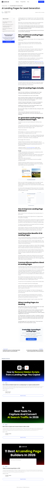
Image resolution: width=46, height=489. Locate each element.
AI (3, 424)
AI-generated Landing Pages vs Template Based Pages (7, 26)
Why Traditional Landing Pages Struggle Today (7, 22)
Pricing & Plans (23, 1)
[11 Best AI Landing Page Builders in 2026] (23, 462)
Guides (6, 424)
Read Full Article (23, 395)
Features (17, 1)
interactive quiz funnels (38, 61)
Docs (28, 1)
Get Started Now (8, 41)
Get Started (41, 1)
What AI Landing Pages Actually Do (8, 24)
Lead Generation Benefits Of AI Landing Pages (8, 31)
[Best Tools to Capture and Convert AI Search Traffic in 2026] (23, 420)
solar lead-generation (31, 147)
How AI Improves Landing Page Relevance (7, 29)
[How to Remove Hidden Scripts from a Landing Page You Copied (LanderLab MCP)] (23, 378)
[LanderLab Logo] (5, 1)
